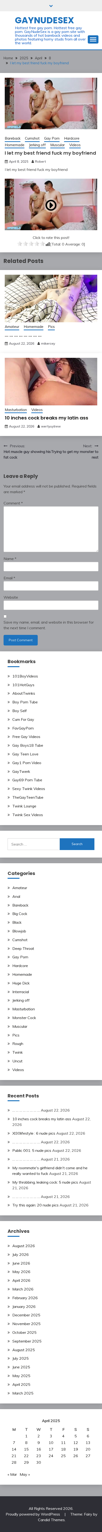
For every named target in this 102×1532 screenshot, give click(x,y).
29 (26, 1462)
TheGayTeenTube (27, 797)
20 (88, 1449)
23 (38, 1455)
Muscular (57, 145)
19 (75, 1449)
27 (88, 1455)
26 (75, 1455)
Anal (16, 896)
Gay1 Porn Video (26, 762)
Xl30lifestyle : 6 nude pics (33, 1133)
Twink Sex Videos (27, 814)
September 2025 (27, 1341)
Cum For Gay (23, 719)
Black (17, 922)
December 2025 (26, 1315)
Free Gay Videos (26, 736)
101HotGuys (23, 684)
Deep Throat (23, 948)
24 (51, 1455)
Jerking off (37, 145)
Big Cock (19, 913)
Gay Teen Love (25, 754)
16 (38, 1449)
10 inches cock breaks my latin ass (46, 418)
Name (10, 558)
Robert (40, 161)
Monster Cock (24, 1017)
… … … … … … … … (23, 335)
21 (14, 1455)
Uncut (17, 1061)
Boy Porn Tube (25, 702)
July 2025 (20, 1358)
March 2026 (22, 1289)
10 (51, 1442)
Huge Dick (21, 983)
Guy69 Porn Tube (27, 780)
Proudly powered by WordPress (33, 1514)
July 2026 (20, 1254)
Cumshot (32, 138)
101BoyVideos (25, 676)
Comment (13, 503)
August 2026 (23, 1245)
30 (38, 1462)
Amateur (12, 326)
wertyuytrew (51, 426)
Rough (17, 1043)
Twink (17, 1052)
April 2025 (21, 1384)
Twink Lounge (24, 806)
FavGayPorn (23, 728)
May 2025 (21, 1375)
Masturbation (16, 409)
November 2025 (26, 1323)
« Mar (12, 1474)
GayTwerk (21, 771)
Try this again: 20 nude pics (35, 1205)
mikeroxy (48, 343)
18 (63, 1449)
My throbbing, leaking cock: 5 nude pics (45, 1182)
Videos (75, 145)
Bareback (12, 138)
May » (25, 1474)
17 (51, 1449)
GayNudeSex (44, 20)
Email (9, 578)
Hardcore (71, 138)
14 (14, 1449)
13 (88, 1442)
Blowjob (19, 931)
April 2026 (21, 1280)
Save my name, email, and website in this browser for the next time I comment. (49, 625)
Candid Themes (51, 1519)
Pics (51, 326)
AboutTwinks (23, 693)
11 (63, 1442)
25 (63, 1455)
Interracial (20, 991)
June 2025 (21, 1367)
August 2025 (23, 1349)
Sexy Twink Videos (28, 788)
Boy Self (19, 710)
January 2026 (24, 1306)
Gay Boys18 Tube (27, 745)
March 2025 (22, 1393)
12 (75, 1442)
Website (11, 597)
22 (26, 1455)
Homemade (14, 145)
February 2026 (25, 1297)
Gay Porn (52, 138)
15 (26, 1449)
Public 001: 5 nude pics (31, 1150)
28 (14, 1462)
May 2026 (21, 1271)
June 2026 (21, 1263)
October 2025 (24, 1332)
